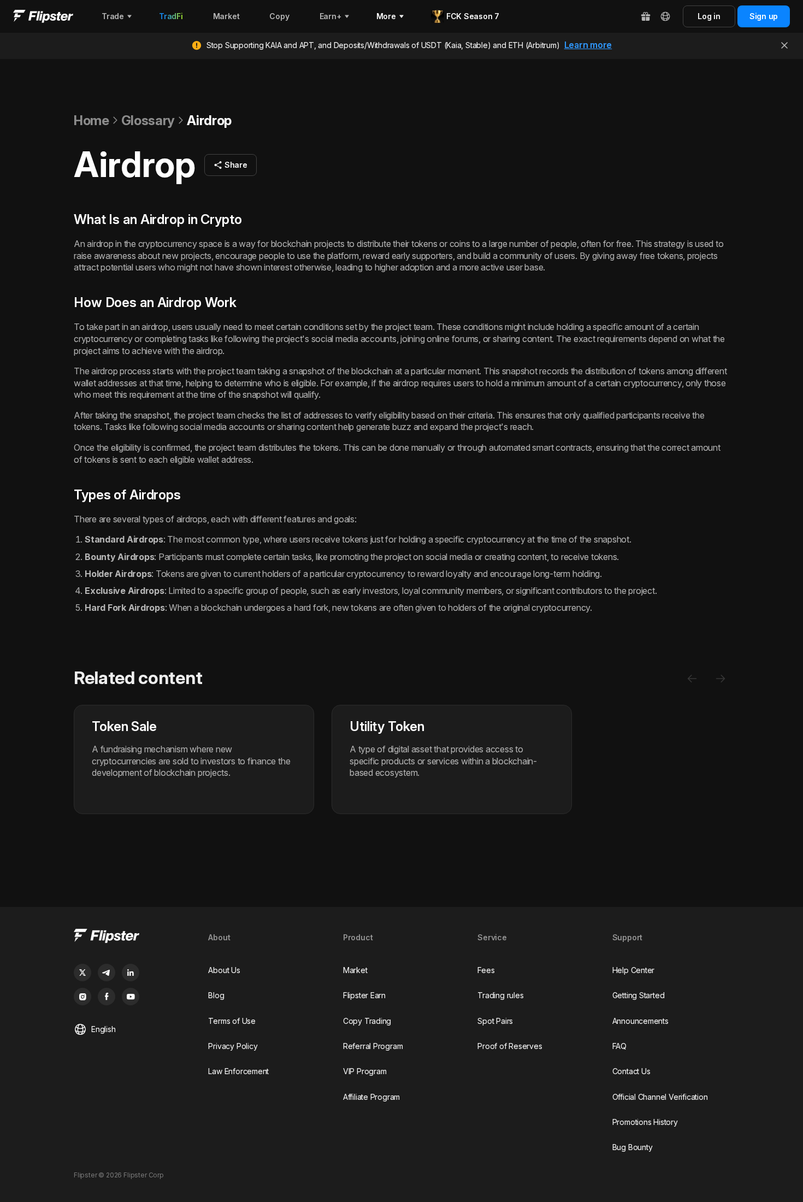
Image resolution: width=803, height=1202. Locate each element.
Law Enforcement (238, 1071)
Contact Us (631, 1071)
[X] (82, 972)
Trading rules (500, 995)
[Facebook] (106, 996)
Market (355, 970)
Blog (216, 995)
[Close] (784, 45)
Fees (485, 970)
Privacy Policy (232, 1046)
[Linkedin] (130, 972)
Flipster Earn (364, 995)
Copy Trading (367, 1021)
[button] (230, 165)
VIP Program (365, 1071)
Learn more (588, 44)
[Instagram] (82, 996)
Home (91, 120)
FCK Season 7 (472, 16)
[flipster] (132, 937)
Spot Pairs (495, 1021)
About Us (224, 970)
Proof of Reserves (509, 1046)
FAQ (619, 1046)
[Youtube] (130, 996)
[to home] (43, 16)
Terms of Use (231, 1021)
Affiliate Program (371, 1096)
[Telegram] (106, 972)
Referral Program (373, 1046)
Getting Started (638, 995)
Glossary (148, 120)
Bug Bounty (632, 1147)
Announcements (640, 1021)
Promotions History (645, 1122)
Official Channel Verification (660, 1096)
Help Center (633, 970)
